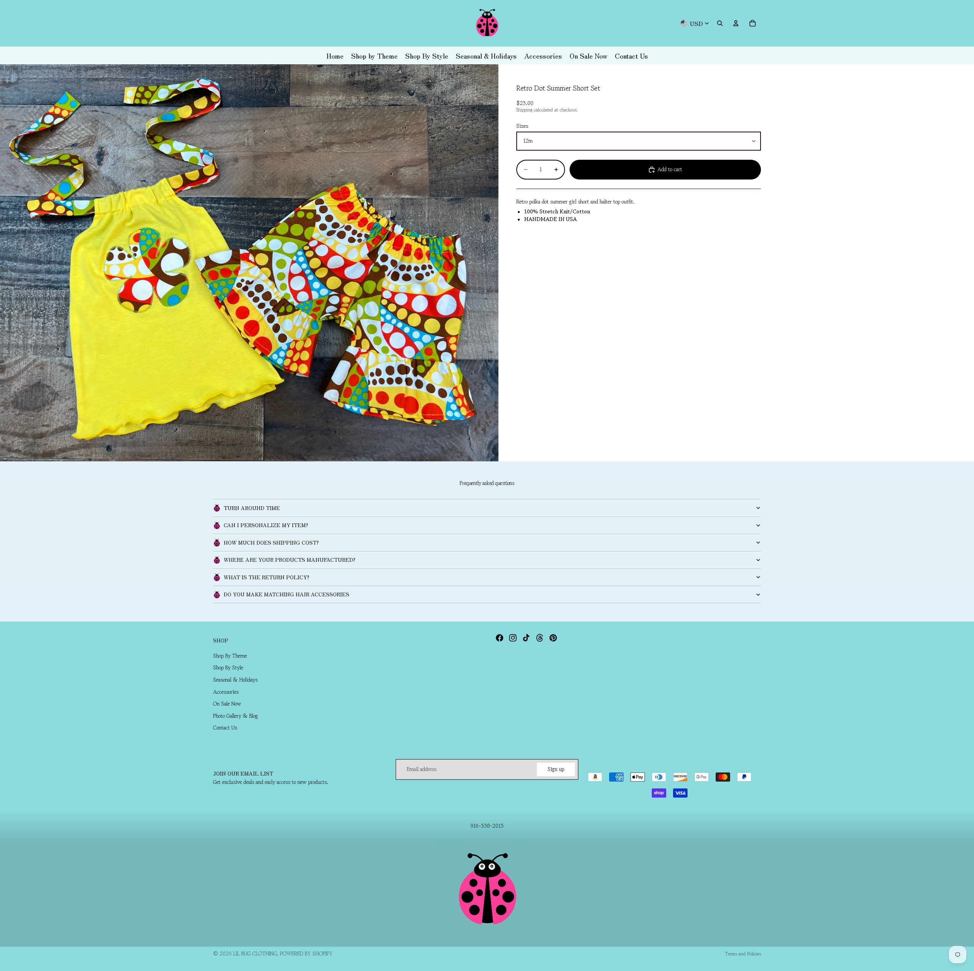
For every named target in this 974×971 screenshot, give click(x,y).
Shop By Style (228, 668)
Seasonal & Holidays (235, 679)
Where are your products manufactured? (289, 559)
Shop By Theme (230, 656)
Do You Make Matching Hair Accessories (286, 594)
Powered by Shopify (306, 953)
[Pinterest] (553, 637)
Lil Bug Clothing (255, 953)
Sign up (555, 769)
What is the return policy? (266, 577)
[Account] (735, 23)
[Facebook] (499, 637)
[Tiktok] (526, 637)
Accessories (226, 692)
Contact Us (225, 728)
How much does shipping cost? (271, 542)
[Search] (719, 23)
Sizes (522, 126)
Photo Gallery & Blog (235, 716)
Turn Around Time (252, 508)
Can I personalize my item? (266, 525)
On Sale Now (227, 703)
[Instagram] (512, 637)
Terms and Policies (743, 953)
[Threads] (539, 637)
